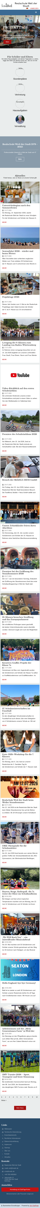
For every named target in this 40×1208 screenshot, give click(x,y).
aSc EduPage (34, 1205)
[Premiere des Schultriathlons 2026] (20, 421)
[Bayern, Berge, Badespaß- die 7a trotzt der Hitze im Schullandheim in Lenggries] (20, 878)
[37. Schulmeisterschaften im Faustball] (20, 695)
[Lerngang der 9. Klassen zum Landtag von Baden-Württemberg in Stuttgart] (20, 330)
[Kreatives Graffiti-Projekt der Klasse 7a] (20, 650)
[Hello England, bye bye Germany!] (20, 970)
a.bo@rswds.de (9, 1171)
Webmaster (8, 1129)
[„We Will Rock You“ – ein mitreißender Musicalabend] (20, 924)
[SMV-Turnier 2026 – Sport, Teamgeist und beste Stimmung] (20, 1061)
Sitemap (7, 1147)
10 (37, 1097)
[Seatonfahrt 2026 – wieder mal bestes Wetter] (20, 238)
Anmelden (34, 8)
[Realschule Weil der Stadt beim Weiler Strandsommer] (20, 787)
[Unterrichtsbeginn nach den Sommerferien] (20, 192)
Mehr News (20, 1108)
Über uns (7, 1151)
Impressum (8, 1144)
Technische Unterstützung (12, 1132)
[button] (27, 8)
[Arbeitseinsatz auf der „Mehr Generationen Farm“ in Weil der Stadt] (20, 1016)
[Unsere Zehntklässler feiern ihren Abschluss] (20, 513)
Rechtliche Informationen (12, 1138)
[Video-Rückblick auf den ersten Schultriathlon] (20, 375)
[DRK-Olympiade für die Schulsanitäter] (20, 833)
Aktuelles (7, 1157)
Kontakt (6, 1154)
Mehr (7, 42)
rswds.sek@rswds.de (11, 1168)
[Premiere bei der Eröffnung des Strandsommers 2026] (20, 558)
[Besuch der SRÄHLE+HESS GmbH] (20, 467)
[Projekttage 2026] (20, 284)
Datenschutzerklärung (11, 1141)
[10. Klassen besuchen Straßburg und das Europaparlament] (20, 604)
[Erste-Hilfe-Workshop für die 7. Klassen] (20, 741)
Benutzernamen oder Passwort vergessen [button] (20, 1194)
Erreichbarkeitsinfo (10, 1135)
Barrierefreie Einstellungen (11, 1205)
